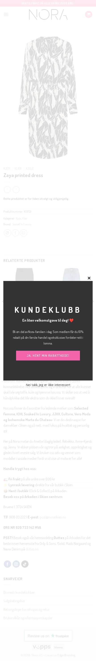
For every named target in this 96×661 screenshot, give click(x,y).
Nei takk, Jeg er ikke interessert (48, 385)
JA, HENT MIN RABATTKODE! (48, 355)
